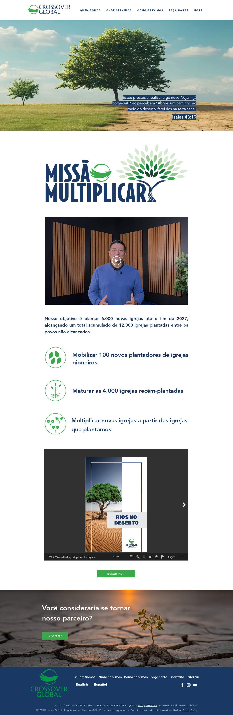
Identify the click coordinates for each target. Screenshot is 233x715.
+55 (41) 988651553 (147, 705)
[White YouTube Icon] (195, 685)
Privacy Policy (190, 710)
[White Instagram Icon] (188, 685)
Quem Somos (85, 677)
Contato (177, 677)
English (82, 684)
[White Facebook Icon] (182, 685)
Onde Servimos (110, 677)
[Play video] (116, 260)
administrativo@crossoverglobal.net (178, 705)
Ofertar (193, 677)
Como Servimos (136, 677)
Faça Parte (159, 677)
